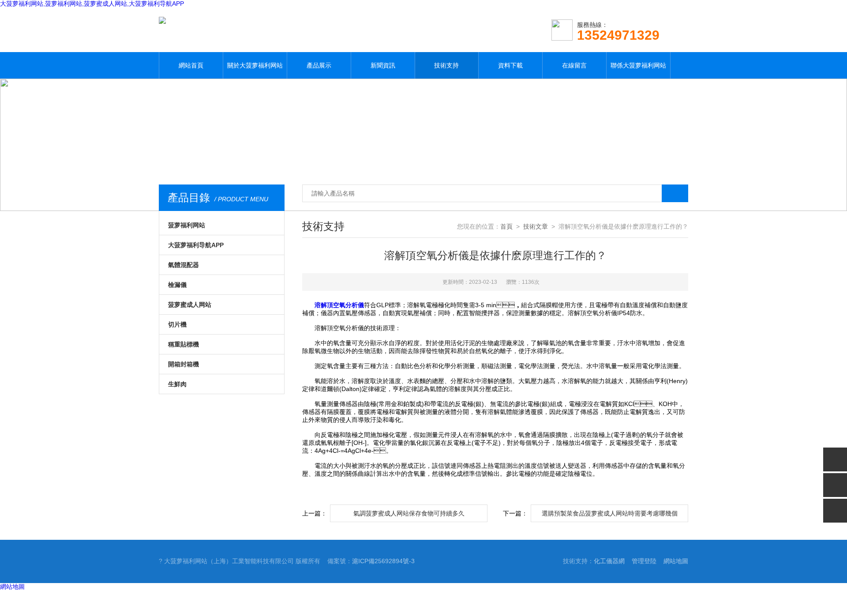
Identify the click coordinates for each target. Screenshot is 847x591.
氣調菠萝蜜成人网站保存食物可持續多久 (409, 513)
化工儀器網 (609, 561)
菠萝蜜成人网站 (189, 304)
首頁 (506, 226)
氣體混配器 (183, 264)
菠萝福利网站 (186, 225)
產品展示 (319, 65)
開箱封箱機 (183, 364)
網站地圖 (675, 561)
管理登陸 (644, 561)
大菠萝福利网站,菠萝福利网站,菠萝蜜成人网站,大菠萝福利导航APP (92, 3)
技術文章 (535, 226)
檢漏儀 (177, 284)
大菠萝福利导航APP (196, 244)
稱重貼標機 (183, 344)
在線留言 (574, 65)
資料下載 (510, 65)
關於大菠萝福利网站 (255, 65)
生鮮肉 (177, 384)
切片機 (177, 324)
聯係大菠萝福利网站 (638, 65)
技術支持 (446, 65)
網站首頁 (191, 65)
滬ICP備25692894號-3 (383, 561)
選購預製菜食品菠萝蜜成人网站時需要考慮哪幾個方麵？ (610, 516)
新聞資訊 (383, 65)
